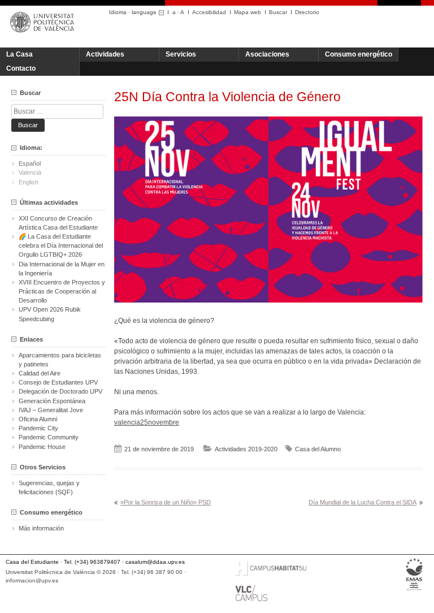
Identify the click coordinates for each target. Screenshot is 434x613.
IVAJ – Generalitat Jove (51, 410)
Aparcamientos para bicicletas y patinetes (60, 360)
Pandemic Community (49, 437)
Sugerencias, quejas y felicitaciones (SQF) (49, 487)
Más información (41, 528)
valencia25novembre (146, 422)
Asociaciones (267, 54)
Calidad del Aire (39, 373)
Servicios (181, 54)
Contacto (21, 68)
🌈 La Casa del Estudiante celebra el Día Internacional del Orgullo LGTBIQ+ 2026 (61, 245)
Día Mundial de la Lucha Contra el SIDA (362, 502)
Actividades (105, 54)
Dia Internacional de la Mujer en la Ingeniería (62, 269)
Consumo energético (358, 54)
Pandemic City (38, 428)
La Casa (19, 54)
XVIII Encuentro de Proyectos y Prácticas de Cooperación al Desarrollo (62, 291)
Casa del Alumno (318, 449)
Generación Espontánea (52, 401)
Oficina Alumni (38, 419)
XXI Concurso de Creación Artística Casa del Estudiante (58, 223)
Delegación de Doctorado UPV (60, 391)
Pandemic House (42, 446)
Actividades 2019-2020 (246, 449)
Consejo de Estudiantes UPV (58, 382)
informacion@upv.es (32, 580)
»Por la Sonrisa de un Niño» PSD (165, 502)
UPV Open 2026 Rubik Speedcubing (50, 314)
